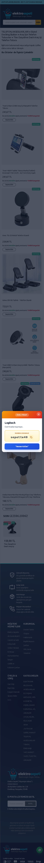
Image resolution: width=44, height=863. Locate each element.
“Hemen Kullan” (21, 446)
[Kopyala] (31, 437)
